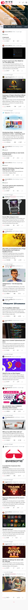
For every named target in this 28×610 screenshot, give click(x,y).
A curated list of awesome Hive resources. (11, 466)
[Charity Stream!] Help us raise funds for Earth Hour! (13, 153)
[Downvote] (5, 41)
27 (20, 106)
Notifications (19, 26)
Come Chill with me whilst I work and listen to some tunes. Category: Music (12, 172)
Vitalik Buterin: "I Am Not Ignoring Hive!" (12, 284)
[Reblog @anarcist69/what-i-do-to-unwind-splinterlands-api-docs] (22, 350)
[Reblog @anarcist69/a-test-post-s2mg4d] (22, 41)
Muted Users (15, 14)
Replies (9, 26)
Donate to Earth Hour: (7, 156)
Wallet (26, 26)
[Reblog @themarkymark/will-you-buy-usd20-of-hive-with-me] (24, 440)
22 (18, 597)
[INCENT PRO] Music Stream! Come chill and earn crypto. (13, 169)
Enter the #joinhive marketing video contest (12, 409)
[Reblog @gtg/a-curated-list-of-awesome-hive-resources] (24, 475)
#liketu (12, 113)
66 (20, 316)
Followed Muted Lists (16, 16)
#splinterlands (16, 320)
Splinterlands (16, 512)
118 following (17, 12)
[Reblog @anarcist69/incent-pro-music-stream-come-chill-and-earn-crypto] (21, 175)
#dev (14, 31)
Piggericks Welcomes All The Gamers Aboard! (13, 498)
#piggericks (15, 482)
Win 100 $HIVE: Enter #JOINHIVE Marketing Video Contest (12, 407)
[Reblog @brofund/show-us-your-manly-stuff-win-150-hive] (22, 597)
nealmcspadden (9, 299)
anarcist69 (7, 31)
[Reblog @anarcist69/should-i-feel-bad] (21, 537)
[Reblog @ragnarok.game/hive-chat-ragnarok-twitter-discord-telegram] (24, 106)
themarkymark (8, 417)
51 (20, 293)
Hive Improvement (14, 446)
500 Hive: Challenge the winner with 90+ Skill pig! (12, 560)
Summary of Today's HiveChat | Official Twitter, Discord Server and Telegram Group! (13, 97)
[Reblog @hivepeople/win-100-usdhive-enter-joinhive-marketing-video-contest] (24, 411)
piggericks (7, 482)
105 (20, 440)
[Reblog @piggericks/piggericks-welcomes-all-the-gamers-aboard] (22, 507)
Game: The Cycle (6, 188)
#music (14, 162)
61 (20, 411)
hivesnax (7, 356)
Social (13, 26)
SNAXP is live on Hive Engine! (11, 373)
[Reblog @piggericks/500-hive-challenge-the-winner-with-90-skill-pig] (22, 568)
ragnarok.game (8, 77)
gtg (6, 446)
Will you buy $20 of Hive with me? (12, 432)
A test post (5, 37)
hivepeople (7, 387)
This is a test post (6, 39)
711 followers (5, 12)
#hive (13, 356)
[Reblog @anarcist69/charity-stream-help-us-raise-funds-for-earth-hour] (22, 158)
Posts (5, 26)
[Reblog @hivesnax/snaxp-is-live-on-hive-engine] (22, 381)
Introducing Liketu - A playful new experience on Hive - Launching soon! (13, 133)
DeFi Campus (16, 231)
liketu (6, 113)
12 (18, 568)
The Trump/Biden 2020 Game (10, 308)
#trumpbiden (19, 299)
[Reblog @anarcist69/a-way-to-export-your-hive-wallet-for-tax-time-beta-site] (22, 70)
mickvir (7, 196)
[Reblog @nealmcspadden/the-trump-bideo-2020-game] (24, 316)
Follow (14, 23)
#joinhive (15, 387)
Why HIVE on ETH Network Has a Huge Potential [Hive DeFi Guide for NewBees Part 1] (13, 250)
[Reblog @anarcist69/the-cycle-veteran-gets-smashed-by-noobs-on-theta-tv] (22, 190)
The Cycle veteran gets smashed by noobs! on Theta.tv (13, 186)
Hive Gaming (16, 146)
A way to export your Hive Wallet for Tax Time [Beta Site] (12, 61)
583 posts (11, 12)
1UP (16, 77)
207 (21, 142)
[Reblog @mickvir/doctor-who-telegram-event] (22, 225)
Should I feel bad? (7, 529)
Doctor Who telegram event (10, 217)
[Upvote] (3, 41)
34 (20, 260)
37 (20, 475)
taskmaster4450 (9, 266)
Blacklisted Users (8, 14)
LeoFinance (18, 266)
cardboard (7, 231)
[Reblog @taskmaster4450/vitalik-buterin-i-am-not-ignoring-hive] (24, 293)
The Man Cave (20, 574)
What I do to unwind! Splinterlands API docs (13, 341)
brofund (7, 574)
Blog (2, 26)
